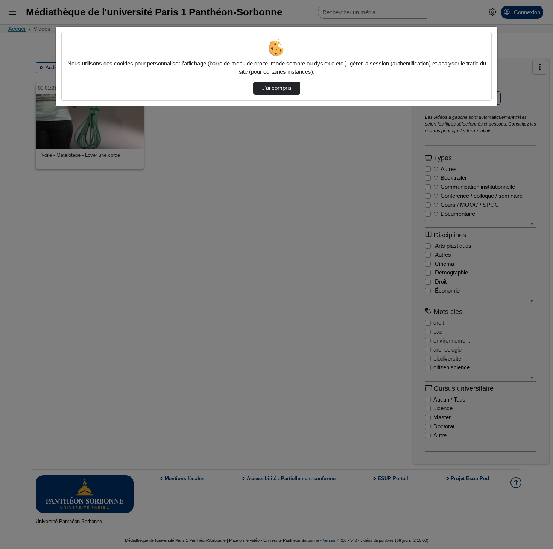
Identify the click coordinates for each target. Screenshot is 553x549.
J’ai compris (277, 88)
